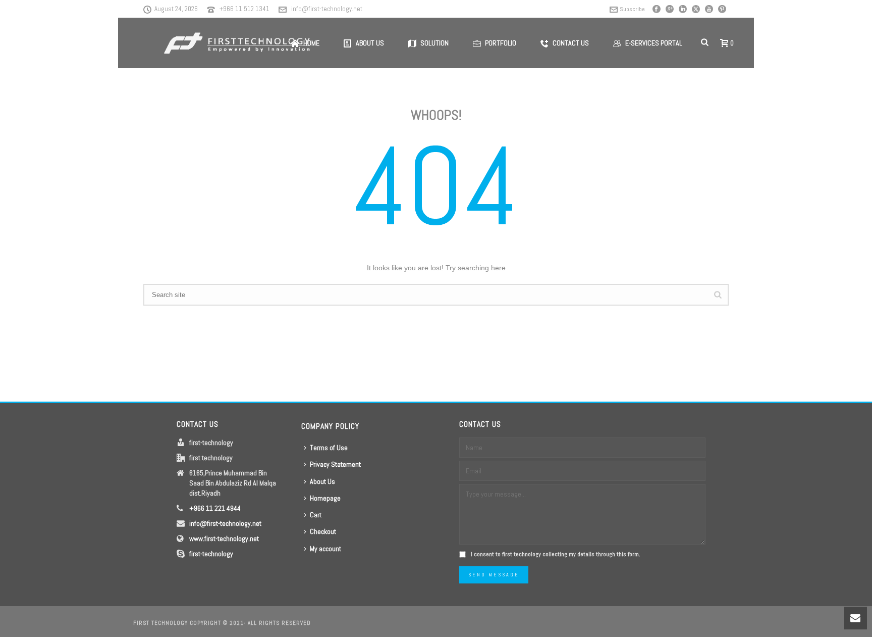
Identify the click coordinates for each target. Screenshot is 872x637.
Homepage (325, 498)
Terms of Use (329, 447)
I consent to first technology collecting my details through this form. (555, 554)
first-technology (211, 553)
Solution (434, 42)
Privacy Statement (335, 464)
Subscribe (632, 9)
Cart (315, 514)
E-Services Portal (653, 42)
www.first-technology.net (224, 538)
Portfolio (500, 42)
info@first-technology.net (326, 9)
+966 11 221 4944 (215, 508)
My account (325, 548)
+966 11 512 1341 (244, 9)
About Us (322, 481)
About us (370, 42)
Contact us (571, 42)
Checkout (323, 531)
